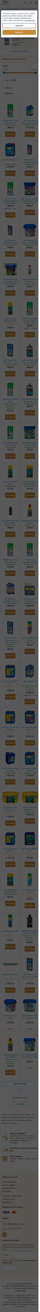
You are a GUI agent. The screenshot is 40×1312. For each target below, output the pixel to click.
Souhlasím (19, 32)
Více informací (29, 20)
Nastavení (19, 26)
